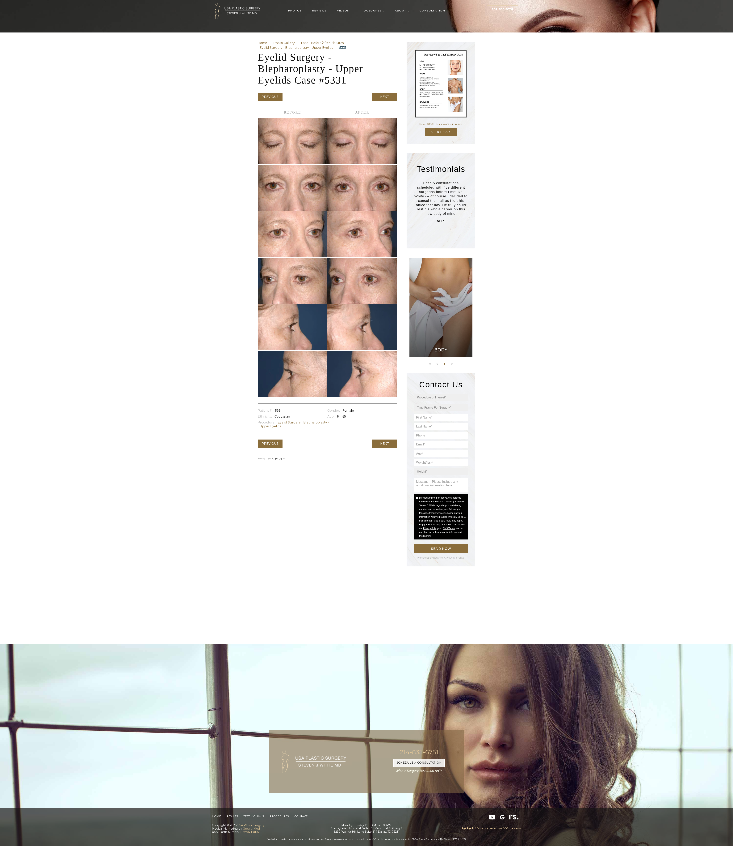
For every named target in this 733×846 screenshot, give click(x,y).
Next (384, 97)
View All (441, 348)
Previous (270, 97)
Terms (460, 558)
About (401, 10)
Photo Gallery (284, 43)
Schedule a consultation (419, 762)
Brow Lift (441, 309)
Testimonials (254, 816)
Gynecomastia (441, 281)
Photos (295, 10)
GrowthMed (251, 828)
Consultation (432, 10)
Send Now (441, 549)
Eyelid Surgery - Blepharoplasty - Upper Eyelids (296, 47)
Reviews (319, 10)
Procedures (371, 10)
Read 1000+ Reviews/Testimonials (441, 124)
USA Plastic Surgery (238, 2)
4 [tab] (452, 364)
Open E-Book (440, 132)
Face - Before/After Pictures (322, 43)
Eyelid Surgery (441, 319)
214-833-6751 (502, 9)
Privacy (451, 558)
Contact (300, 816)
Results (232, 816)
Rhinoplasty (441, 300)
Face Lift (441, 329)
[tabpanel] (441, 307)
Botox (441, 338)
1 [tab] (430, 364)
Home (262, 43)
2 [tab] (437, 364)
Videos (343, 10)
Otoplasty (441, 290)
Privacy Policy (430, 528)
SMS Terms (449, 528)
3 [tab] (444, 364)
